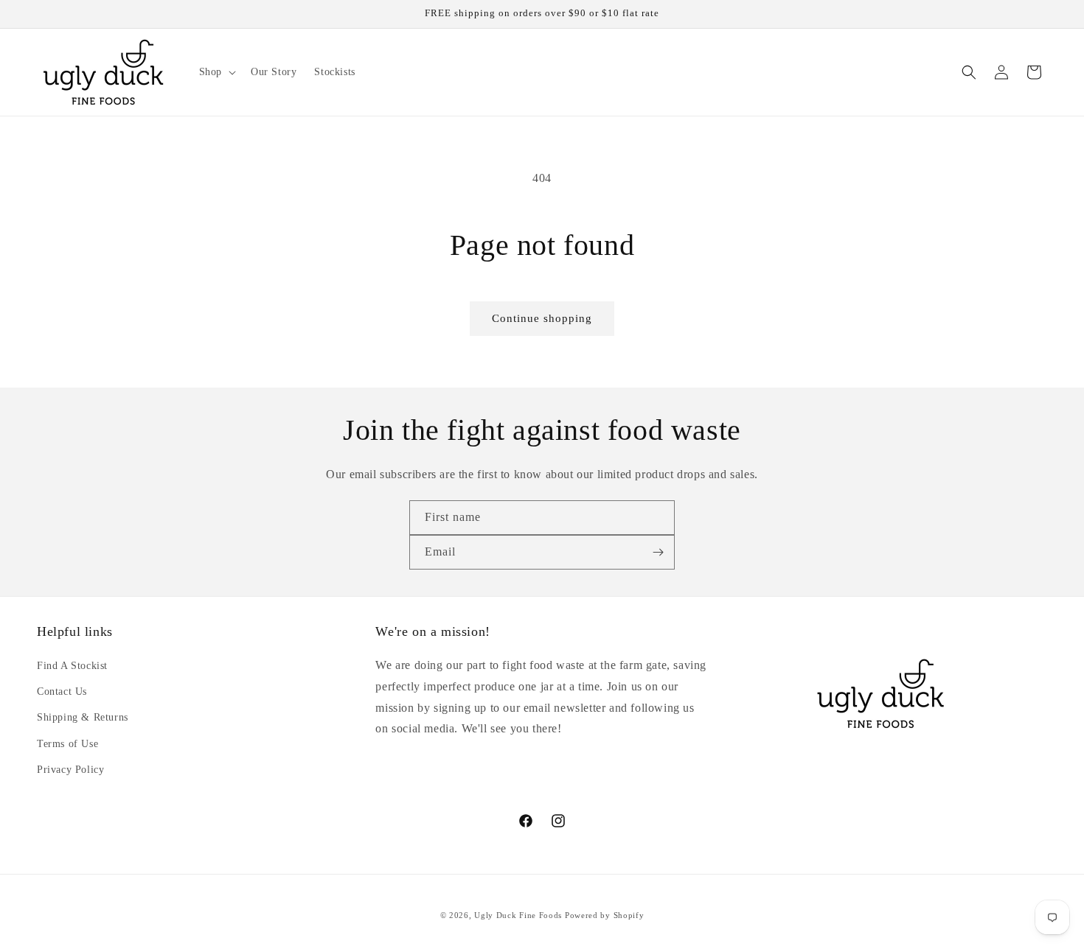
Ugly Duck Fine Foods (518, 915)
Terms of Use (67, 743)
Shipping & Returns (82, 717)
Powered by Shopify (605, 915)
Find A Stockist (72, 665)
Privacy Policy (70, 769)
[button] (216, 72)
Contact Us (62, 691)
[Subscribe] (658, 552)
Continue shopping (542, 318)
